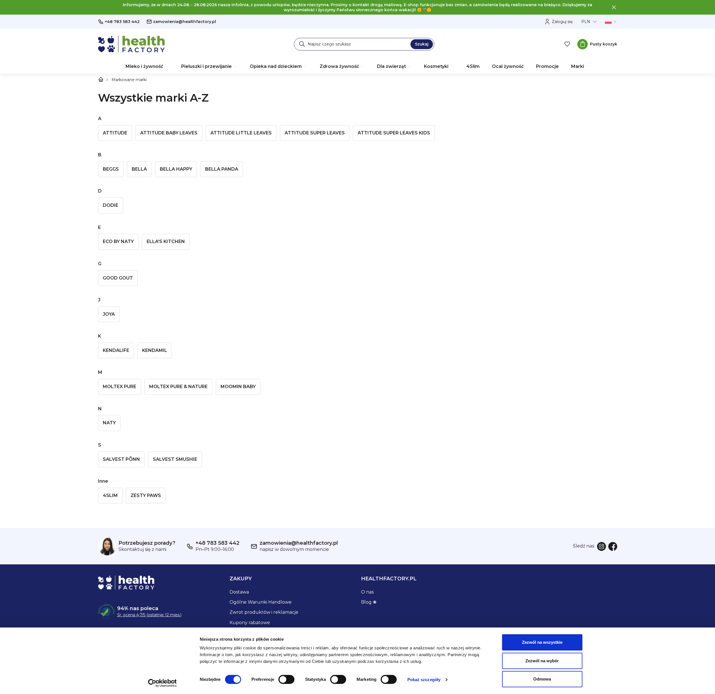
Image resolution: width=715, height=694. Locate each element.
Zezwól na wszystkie (542, 642)
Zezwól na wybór (542, 660)
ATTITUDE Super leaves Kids (394, 133)
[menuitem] (147, 66)
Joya (109, 314)
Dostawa (239, 592)
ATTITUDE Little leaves (241, 133)
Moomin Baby (238, 386)
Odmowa (542, 679)
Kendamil (154, 350)
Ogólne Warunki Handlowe (261, 602)
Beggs (111, 169)
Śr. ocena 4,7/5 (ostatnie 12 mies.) (149, 614)
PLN (585, 21)
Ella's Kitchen (166, 241)
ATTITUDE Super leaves (315, 133)
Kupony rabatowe (250, 622)
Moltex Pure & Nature (178, 386)
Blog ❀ (368, 602)
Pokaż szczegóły (424, 679)
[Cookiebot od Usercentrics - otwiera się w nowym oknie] (162, 683)
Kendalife (116, 350)
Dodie (110, 205)
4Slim (110, 495)
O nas (367, 592)
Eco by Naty (118, 241)
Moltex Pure (119, 386)
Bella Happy (176, 169)
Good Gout (118, 278)
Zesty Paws (146, 495)
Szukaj (421, 44)
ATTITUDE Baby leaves (169, 133)
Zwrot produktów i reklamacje (264, 612)
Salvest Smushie (175, 459)
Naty (109, 422)
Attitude (115, 133)
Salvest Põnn (121, 459)
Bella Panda (221, 169)
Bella (139, 169)
